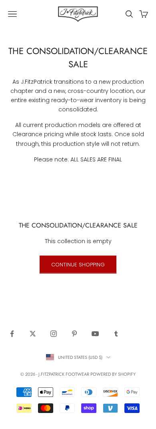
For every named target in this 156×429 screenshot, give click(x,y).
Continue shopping (78, 264)
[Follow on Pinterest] (74, 334)
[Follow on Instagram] (54, 334)
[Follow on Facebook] (12, 334)
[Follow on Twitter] (33, 334)
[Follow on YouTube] (95, 334)
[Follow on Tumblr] (116, 334)
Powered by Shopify (113, 374)
